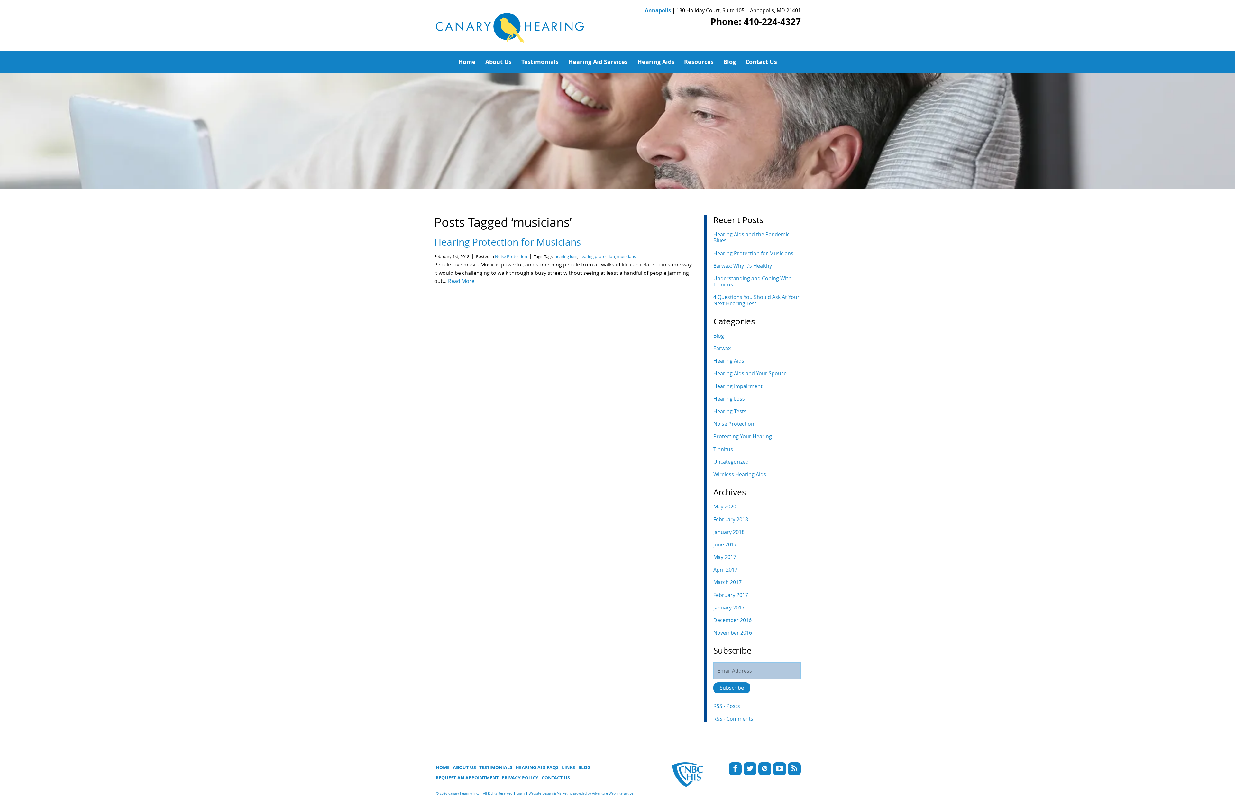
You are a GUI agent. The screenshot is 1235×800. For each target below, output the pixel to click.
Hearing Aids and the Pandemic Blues (751, 237)
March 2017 (727, 582)
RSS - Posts (726, 706)
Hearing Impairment (738, 386)
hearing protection (597, 256)
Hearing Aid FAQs (537, 767)
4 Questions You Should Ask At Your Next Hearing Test (756, 300)
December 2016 (732, 620)
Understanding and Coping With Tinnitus (752, 281)
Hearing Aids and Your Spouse (750, 373)
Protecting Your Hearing (742, 436)
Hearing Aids (655, 62)
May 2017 (724, 557)
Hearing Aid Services (598, 62)
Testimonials (540, 62)
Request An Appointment (467, 778)
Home (467, 62)
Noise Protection (511, 256)
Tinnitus (723, 449)
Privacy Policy (520, 778)
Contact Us (761, 62)
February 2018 (730, 519)
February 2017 (730, 595)
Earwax (722, 348)
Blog (729, 62)
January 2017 (729, 607)
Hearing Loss (729, 398)
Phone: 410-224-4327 (755, 21)
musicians (626, 256)
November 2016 (732, 632)
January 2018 (729, 531)
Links (568, 767)
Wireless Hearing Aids (739, 474)
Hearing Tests (729, 411)
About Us (498, 62)
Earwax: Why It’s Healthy (742, 265)
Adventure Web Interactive (612, 793)
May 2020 (724, 506)
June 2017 (725, 544)
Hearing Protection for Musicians (507, 242)
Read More (461, 280)
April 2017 (725, 569)
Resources (699, 62)
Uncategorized (731, 461)
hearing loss (565, 256)
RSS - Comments (733, 718)
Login (521, 793)
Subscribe (732, 687)
